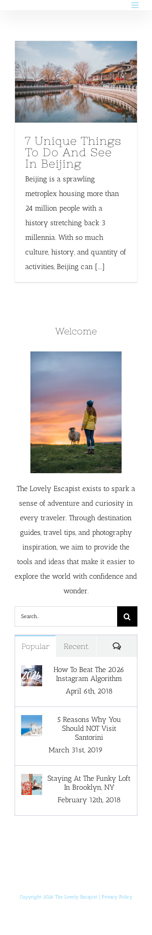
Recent (76, 646)
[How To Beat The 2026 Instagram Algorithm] (31, 672)
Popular (35, 646)
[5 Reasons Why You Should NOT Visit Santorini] (31, 722)
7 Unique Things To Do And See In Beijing (61, 81)
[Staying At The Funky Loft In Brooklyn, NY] (31, 781)
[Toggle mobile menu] (135, 5)
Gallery (91, 81)
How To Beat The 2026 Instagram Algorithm (89, 674)
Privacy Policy (117, 897)
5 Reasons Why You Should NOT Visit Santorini (89, 728)
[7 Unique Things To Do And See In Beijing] (76, 82)
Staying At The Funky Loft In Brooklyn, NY (89, 783)
